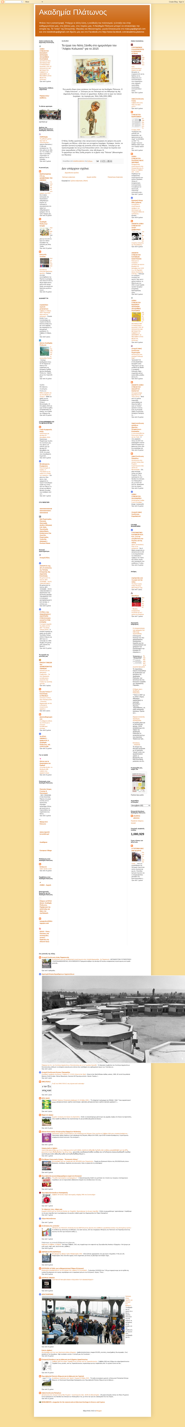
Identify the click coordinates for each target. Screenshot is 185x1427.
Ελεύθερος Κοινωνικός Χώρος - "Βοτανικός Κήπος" (60, 1159)
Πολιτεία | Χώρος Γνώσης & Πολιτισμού (45, 791)
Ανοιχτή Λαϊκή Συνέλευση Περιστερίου (137, 350)
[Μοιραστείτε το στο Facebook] (108, 161)
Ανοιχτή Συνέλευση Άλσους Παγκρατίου (56, 1072)
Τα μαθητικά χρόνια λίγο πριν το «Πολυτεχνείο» (45, 140)
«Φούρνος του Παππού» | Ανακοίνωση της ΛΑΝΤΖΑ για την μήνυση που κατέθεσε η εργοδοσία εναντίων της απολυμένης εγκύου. (92, 1228)
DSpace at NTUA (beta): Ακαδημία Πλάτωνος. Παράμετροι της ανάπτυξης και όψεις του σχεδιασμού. (46, 907)
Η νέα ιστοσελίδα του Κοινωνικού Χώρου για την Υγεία (138, 435)
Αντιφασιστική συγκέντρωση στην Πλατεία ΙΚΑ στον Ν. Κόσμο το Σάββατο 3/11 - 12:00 (138, 168)
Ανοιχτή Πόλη (44, 558)
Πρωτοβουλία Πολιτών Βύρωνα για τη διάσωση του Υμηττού (63, 1376)
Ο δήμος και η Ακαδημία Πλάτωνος (137, 691)
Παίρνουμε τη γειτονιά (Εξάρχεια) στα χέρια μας (58, 1242)
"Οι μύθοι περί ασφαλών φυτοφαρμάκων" (65, 1178)
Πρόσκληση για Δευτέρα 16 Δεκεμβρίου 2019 (45, 435)
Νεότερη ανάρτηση (68, 177)
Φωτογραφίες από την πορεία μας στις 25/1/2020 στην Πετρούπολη (72, 1161)
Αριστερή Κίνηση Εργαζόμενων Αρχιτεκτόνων (58, 974)
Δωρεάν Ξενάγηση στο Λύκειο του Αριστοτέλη (66, 1117)
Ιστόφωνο (43, 867)
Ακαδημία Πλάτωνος (73, 12)
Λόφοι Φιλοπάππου (49, 1218)
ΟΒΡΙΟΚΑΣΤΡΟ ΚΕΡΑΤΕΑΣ (51, 1252)
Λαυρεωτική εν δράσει (49, 1148)
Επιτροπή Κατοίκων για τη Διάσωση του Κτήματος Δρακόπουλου (65, 1359)
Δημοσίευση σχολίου (72, 173)
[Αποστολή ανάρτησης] (97, 161)
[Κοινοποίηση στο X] (106, 161)
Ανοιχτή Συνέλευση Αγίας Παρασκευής (55, 957)
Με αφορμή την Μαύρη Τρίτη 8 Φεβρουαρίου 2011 (67, 1254)
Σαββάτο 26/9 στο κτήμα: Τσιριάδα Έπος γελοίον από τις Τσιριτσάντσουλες (75, 1361)
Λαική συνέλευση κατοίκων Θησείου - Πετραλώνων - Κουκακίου (138, 427)
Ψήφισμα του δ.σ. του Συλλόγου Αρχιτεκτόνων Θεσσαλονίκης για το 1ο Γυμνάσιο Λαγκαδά (69, 1065)
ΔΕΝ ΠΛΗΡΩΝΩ (47, 1294)
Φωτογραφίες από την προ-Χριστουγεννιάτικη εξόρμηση (59, 1352)
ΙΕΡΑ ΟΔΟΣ (46, 1098)
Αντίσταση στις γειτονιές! (50, 1226)
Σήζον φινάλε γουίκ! (46, 869)
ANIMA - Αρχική (45, 885)
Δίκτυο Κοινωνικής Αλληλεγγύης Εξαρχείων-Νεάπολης (61, 1132)
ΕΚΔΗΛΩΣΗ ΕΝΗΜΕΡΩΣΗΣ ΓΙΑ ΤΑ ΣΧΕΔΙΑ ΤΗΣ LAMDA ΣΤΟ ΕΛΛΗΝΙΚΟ (64, 1270)
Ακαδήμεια (43, 842)
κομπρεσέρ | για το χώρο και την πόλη (137, 580)
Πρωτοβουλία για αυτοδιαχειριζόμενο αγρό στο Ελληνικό (62, 1176)
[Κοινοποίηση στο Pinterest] (111, 161)
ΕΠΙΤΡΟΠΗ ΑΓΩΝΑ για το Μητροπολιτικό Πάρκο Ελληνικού (63, 1268)
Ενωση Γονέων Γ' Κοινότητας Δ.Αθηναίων (46, 694)
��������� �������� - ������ (46, 511)
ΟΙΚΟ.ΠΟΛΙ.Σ (46, 1082)
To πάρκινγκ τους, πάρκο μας (52, 1209)
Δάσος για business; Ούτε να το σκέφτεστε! (138, 546)
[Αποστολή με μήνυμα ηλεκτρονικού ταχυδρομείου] (101, 161)
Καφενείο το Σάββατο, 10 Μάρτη (51, 1244)
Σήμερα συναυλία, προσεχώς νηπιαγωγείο (139, 718)
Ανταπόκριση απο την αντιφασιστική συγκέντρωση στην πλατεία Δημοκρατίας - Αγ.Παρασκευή (81, 959)
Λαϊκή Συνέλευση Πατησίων (51, 1393)
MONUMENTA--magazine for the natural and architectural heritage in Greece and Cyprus (73, 1402)
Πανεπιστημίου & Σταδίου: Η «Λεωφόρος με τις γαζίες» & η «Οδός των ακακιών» (45, 471)
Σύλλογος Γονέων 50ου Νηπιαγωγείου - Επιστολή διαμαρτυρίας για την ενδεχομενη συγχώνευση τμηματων (46, 703)
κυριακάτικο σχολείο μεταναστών (44, 307)
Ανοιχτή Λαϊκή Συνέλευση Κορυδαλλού (137, 514)
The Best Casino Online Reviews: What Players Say (137, 585)
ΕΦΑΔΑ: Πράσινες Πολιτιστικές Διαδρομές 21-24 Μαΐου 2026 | (71, 1100)
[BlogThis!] (104, 161)
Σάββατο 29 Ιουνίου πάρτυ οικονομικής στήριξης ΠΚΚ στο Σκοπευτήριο (73, 1194)
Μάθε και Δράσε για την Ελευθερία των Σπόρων (45, 394)
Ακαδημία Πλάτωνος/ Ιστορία (43, 224)
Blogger (99, 1411)
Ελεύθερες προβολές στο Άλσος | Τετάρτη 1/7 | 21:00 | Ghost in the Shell (64, 1074)
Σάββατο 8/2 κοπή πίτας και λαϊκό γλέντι (137, 104)
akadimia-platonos (136, 817)
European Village (46, 850)
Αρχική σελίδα (91, 177)
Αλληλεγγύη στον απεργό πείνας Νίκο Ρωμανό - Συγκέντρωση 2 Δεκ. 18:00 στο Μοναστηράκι (70, 1395)
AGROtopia (44, 137)
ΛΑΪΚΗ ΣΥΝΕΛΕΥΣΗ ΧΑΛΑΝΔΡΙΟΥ (137, 496)
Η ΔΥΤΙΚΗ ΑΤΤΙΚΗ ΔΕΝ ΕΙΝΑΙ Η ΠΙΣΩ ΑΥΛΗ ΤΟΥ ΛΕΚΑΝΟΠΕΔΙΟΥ (73, 1279)
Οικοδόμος (135, 596)
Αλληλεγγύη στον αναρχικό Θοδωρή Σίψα (137, 356)
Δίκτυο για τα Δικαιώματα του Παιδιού (45, 763)
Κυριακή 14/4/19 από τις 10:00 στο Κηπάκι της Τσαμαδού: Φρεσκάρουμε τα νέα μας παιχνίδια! (70, 1211)
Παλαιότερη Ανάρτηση (115, 177)
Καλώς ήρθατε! (47, 1350)
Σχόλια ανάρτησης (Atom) (79, 181)
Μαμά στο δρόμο (47, 1115)
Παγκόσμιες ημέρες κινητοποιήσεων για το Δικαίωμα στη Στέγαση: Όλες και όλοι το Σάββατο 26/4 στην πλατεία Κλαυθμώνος (90, 1133)
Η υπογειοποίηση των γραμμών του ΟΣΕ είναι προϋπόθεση (139, 631)
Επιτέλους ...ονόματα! (136, 744)
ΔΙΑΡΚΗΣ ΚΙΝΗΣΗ (48, 1278)
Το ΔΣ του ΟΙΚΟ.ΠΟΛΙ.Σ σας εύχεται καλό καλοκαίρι (68, 1083)
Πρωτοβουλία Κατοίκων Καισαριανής (55, 1193)
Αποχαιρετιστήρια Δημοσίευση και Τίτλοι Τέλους (137, 394)
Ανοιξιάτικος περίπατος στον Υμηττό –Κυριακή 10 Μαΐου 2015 (70, 1378)
